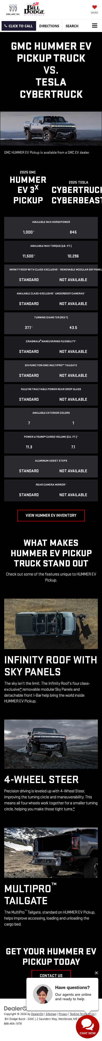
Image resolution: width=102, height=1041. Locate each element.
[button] (19, 26)
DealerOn (37, 1014)
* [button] (34, 232)
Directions (49, 26)
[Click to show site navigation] (94, 26)
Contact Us (51, 975)
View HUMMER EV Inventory (51, 515)
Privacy (63, 1014)
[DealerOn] (17, 1008)
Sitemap (51, 1014)
